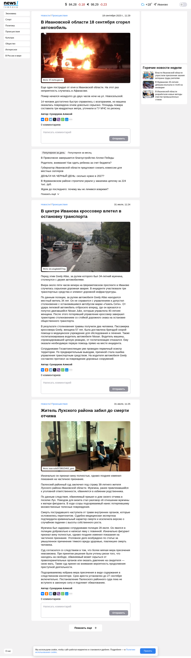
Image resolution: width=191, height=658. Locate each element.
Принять (148, 651)
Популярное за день (53, 152)
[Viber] (58, 119)
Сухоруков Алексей (61, 114)
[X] (54, 119)
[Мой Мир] (66, 119)
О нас (8, 651)
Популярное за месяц (79, 152)
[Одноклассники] (46, 119)
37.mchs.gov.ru (56, 80)
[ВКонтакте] (42, 119)
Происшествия (60, 15)
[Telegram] (50, 119)
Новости (45, 15)
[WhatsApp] (62, 119)
